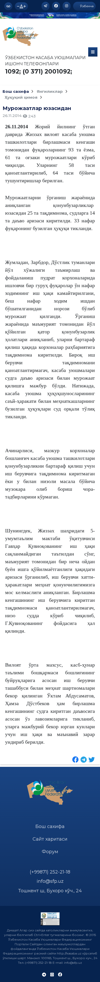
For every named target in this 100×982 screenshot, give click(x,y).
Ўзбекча (86, 6)
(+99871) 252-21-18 (50, 872)
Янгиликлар (50, 91)
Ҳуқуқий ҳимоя (21, 97)
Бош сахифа (16, 91)
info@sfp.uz (50, 881)
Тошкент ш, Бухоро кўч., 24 (50, 891)
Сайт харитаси (50, 839)
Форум (50, 851)
